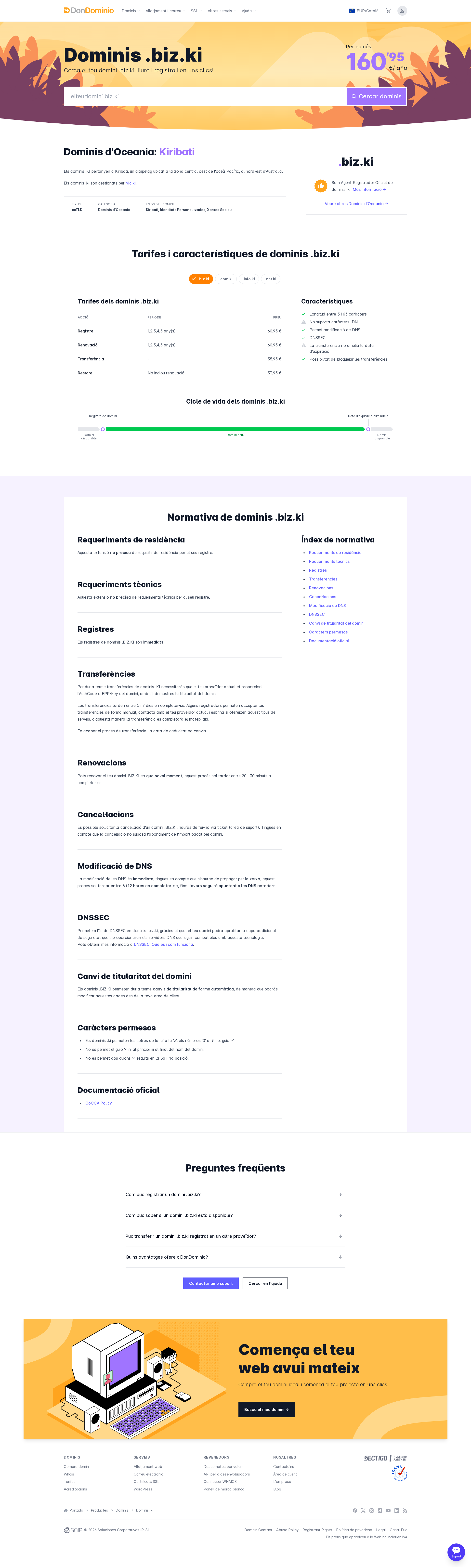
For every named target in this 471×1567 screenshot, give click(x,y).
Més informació (368, 189)
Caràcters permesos (328, 632)
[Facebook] (355, 1510)
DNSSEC (317, 614)
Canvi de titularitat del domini (337, 623)
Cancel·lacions (322, 596)
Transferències (323, 579)
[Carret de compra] (388, 11)
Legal (381, 1529)
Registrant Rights (317, 1529)
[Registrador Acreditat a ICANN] (399, 1473)
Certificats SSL (146, 1481)
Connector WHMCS (220, 1481)
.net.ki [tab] (270, 279)
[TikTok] (380, 1510)
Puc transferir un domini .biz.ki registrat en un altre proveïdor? (234, 1236)
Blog (277, 1489)
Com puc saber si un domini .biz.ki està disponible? (234, 1215)
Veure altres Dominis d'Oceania (355, 203)
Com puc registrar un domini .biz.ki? (234, 1194)
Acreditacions (75, 1489)
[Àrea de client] (402, 11)
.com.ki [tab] (226, 279)
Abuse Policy (287, 1529)
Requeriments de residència (335, 552)
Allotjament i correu (163, 10)
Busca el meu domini (264, 1409)
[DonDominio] (89, 10)
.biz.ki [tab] (203, 279)
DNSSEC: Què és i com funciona (163, 944)
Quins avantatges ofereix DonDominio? (234, 1257)
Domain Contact (258, 1529)
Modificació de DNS (327, 605)
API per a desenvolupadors (227, 1474)
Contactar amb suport (211, 1283)
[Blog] (405, 1510)
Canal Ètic (398, 1529)
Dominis (129, 10)
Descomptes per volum (224, 1466)
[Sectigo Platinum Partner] (385, 1458)
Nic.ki (131, 183)
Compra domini (77, 1466)
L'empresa (282, 1481)
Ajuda (247, 10)
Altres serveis (220, 10)
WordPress (143, 1489)
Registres (318, 570)
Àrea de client (285, 1474)
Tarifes (70, 1481)
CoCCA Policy (98, 1103)
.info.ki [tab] (249, 279)
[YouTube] (388, 1510)
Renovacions (321, 587)
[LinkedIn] (396, 1510)
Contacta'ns (283, 1466)
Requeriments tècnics (329, 561)
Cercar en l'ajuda (265, 1283)
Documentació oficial (329, 640)
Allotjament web (148, 1466)
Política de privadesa (354, 1529)
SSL (194, 10)
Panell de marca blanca (224, 1489)
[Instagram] (371, 1510)
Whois (69, 1474)
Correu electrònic (148, 1474)
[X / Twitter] (363, 1510)
